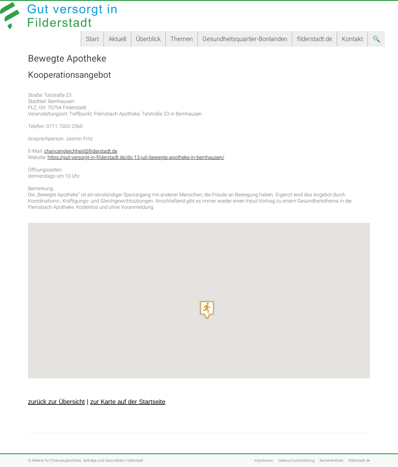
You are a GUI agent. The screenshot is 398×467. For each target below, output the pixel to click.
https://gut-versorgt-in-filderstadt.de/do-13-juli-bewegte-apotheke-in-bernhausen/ (136, 157)
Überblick (148, 39)
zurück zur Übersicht (56, 401)
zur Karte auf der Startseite (127, 401)
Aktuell (117, 39)
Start (92, 39)
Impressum (263, 460)
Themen (181, 39)
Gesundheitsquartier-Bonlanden (244, 39)
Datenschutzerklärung (296, 460)
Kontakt (352, 39)
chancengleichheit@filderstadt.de (80, 151)
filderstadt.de (314, 39)
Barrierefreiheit (332, 460)
